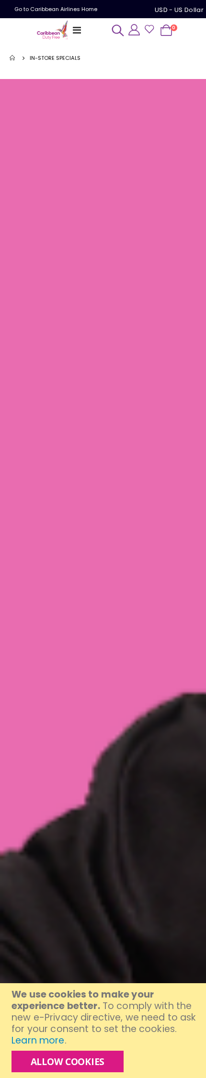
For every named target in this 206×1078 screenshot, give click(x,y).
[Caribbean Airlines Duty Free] (53, 30)
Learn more (37, 1040)
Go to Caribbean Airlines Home (55, 9)
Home (13, 58)
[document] (104, 1030)
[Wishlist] (149, 30)
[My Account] (134, 29)
